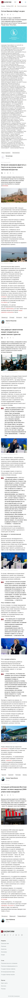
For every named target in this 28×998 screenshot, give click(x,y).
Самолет (10, 775)
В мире (12, 317)
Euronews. (5, 185)
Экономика (15, 152)
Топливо (18, 775)
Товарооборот (22, 916)
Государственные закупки (8, 974)
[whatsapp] (5, 15)
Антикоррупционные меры (8, 971)
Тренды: (3, 6)
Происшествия (5, 943)
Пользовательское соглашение (9, 963)
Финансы (4, 916)
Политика (3, 946)
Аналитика (3, 949)
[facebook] (10, 935)
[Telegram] (7, 15)
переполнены (10, 308)
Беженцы (4, 317)
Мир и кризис (6, 152)
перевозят (9, 760)
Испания (19, 317)
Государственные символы (8, 969)
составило (4, 302)
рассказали (4, 748)
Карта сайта (4, 983)
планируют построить (7, 905)
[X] (13, 15)
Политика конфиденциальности (9, 966)
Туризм (4, 775)
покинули (4, 296)
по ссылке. (4, 899)
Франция (12, 916)
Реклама (3, 988)
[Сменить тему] (21, 2)
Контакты (3, 986)
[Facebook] (10, 15)
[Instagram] (2, 15)
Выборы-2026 (9, 6)
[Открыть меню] (25, 2)
